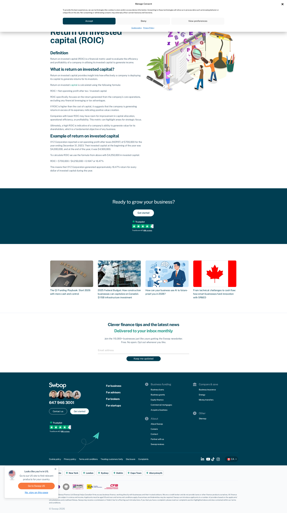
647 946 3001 (61, 402)
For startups (113, 405)
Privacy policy (70, 459)
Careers (154, 429)
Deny (143, 21)
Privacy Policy (148, 28)
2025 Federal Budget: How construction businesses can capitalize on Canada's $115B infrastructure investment (119, 294)
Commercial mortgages (161, 405)
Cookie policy (136, 28)
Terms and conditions (88, 459)
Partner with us (157, 439)
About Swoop (157, 424)
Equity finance (157, 400)
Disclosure (130, 459)
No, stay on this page (36, 492)
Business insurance (207, 389)
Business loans (157, 389)
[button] (282, 3)
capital (73, 85)
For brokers (113, 398)
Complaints (143, 459)
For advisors (113, 392)
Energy (202, 394)
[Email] (143, 350)
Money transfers (206, 400)
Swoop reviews (157, 444)
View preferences (197, 21)
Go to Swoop (36, 485)
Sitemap (202, 418)
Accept (89, 21)
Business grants (158, 394)
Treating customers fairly (112, 459)
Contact (154, 434)
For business (113, 385)
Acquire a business (159, 410)
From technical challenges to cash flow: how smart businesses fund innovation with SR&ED (214, 294)
